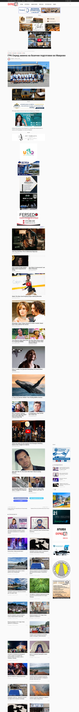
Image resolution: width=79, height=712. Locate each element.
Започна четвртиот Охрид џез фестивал (17, 676)
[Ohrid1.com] (13, 4)
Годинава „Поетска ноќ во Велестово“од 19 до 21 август (40, 508)
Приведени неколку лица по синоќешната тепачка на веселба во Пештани (64, 484)
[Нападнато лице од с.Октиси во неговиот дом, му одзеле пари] (17, 584)
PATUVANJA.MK (48, 4)
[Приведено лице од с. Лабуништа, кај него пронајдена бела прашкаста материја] (17, 690)
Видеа (54, 4)
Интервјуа (27, 4)
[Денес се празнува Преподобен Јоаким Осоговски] (39, 647)
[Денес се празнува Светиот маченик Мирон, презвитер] (39, 523)
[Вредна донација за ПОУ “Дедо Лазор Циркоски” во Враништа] (39, 608)
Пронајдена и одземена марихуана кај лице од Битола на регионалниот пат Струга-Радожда (39, 596)
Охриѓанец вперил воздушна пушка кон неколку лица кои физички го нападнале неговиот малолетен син (39, 678)
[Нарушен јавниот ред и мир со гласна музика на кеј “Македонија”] (17, 563)
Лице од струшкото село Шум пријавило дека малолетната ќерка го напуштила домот (38, 572)
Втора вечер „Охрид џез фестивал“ (15, 551)
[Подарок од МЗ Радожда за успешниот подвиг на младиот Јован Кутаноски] (39, 627)
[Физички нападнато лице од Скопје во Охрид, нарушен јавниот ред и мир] (17, 608)
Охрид (21, 4)
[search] (70, 4)
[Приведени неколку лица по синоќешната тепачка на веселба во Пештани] (39, 544)
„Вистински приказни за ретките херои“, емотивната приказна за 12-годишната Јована (16, 532)
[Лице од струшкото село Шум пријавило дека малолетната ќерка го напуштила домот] (39, 563)
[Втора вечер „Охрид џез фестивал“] (17, 544)
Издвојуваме (34, 4)
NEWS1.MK (41, 4)
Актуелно (10, 568)
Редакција (12, 58)
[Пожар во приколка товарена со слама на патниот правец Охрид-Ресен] (39, 690)
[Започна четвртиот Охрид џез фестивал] (17, 669)
